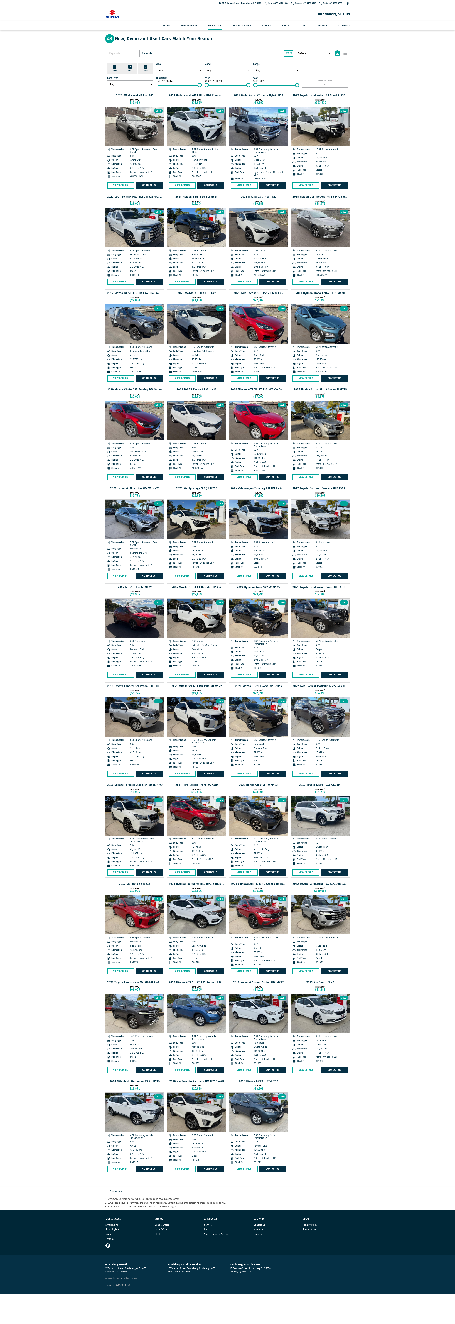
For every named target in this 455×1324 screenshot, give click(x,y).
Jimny (108, 1234)
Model (208, 64)
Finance (322, 25)
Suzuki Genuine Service (216, 1234)
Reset (288, 53)
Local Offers (161, 1229)
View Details (120, 185)
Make (158, 64)
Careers (258, 1234)
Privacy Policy (310, 1224)
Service (266, 25)
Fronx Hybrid (112, 1229)
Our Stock (215, 25)
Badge (256, 64)
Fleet (303, 25)
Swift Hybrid (112, 1224)
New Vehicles (189, 25)
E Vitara (109, 1238)
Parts (285, 25)
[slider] (200, 85)
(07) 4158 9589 (119, 1271)
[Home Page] (112, 14)
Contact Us (149, 185)
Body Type (112, 78)
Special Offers (242, 25)
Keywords (146, 53)
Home (166, 25)
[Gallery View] (337, 53)
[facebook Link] (348, 3)
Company (344, 25)
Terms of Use (309, 1229)
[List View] (345, 53)
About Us (258, 1229)
